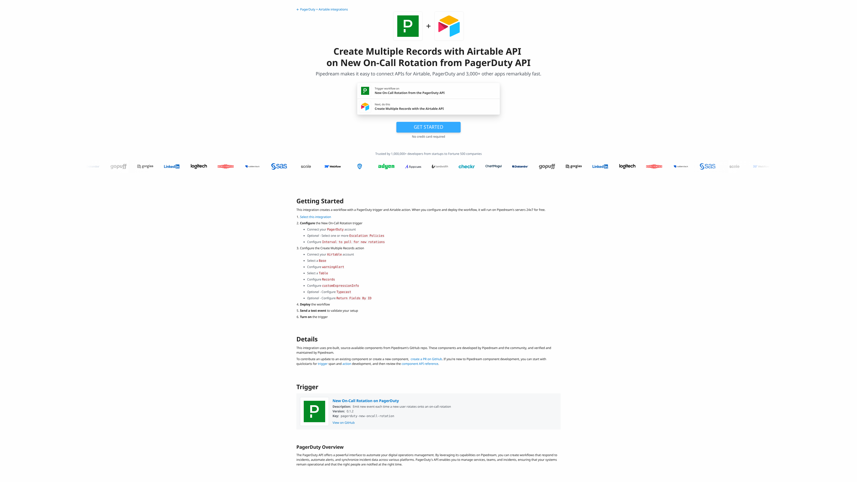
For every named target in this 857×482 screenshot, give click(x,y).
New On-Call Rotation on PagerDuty (366, 400)
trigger (323, 364)
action (346, 364)
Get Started (428, 127)
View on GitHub (344, 423)
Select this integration (315, 217)
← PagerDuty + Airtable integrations (322, 9)
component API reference (420, 364)
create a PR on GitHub (426, 359)
